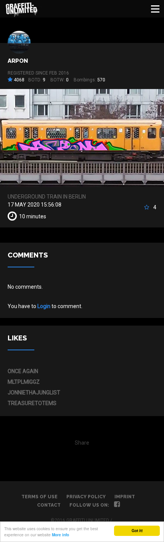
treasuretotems (32, 403)
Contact (49, 505)
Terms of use (39, 496)
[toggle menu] (155, 8)
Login (43, 306)
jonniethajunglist (34, 392)
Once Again (23, 371)
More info (60, 534)
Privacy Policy (86, 496)
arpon (18, 60)
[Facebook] (117, 505)
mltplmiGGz (24, 382)
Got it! (137, 530)
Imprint (124, 496)
